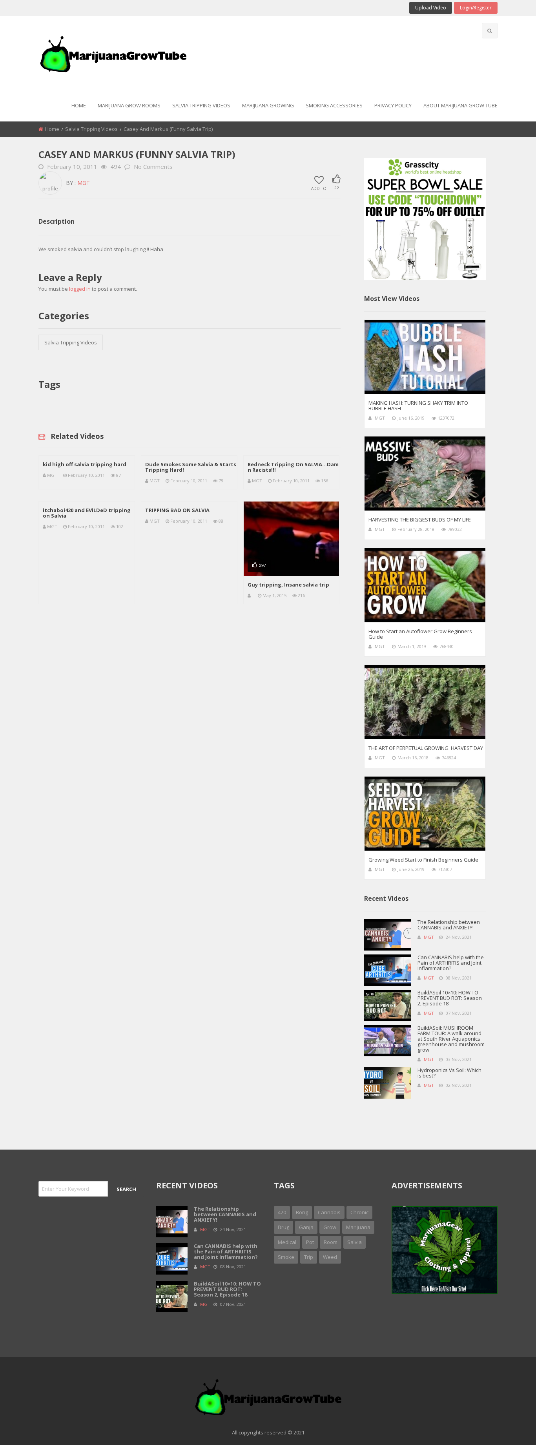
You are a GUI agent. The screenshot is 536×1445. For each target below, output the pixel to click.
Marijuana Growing (268, 105)
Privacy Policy (393, 105)
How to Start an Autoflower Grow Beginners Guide (420, 634)
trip (308, 1256)
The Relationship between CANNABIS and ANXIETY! (448, 924)
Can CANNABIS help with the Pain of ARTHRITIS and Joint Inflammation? (450, 963)
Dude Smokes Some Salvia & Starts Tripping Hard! (190, 467)
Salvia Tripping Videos (201, 105)
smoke (286, 1256)
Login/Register (476, 7)
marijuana (358, 1227)
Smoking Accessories (334, 105)
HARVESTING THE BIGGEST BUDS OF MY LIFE (419, 519)
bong (302, 1212)
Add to (318, 188)
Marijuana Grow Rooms (129, 105)
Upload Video (430, 7)
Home (78, 105)
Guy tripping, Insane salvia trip (288, 584)
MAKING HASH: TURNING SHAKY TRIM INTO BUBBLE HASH (418, 405)
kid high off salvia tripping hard (84, 464)
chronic (359, 1212)
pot (310, 1242)
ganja (306, 1227)
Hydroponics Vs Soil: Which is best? (449, 1073)
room (330, 1242)
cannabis (329, 1212)
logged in (80, 288)
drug (283, 1227)
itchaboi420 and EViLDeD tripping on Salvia (87, 513)
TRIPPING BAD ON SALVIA (177, 510)
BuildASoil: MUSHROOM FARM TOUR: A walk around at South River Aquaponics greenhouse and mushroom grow (451, 1038)
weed (330, 1256)
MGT (83, 183)
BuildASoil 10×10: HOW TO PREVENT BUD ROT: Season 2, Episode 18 (449, 998)
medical (287, 1242)
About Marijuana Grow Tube (460, 105)
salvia (354, 1242)
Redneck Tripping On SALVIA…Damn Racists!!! (293, 467)
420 (282, 1212)
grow (329, 1227)
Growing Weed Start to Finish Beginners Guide (423, 859)
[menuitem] (78, 106)
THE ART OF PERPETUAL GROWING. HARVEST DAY (425, 747)
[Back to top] (510, 1427)
